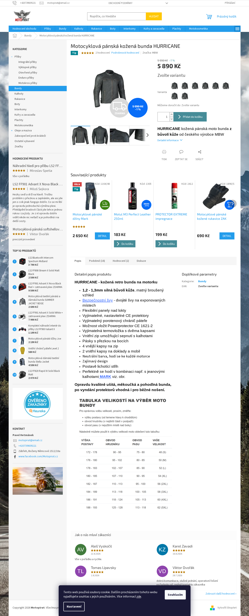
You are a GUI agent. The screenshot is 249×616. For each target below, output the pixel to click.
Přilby (18, 57)
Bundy (18, 88)
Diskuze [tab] (141, 261)
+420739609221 (27, 446)
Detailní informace (168, 140)
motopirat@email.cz (30, 440)
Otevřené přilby (28, 73)
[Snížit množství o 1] (171, 119)
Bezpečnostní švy (97, 300)
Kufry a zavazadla (25, 115)
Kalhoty (19, 94)
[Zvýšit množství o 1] (171, 114)
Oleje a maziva (23, 131)
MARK (105, 377)
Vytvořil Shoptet (227, 608)
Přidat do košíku (193, 116)
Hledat (154, 16)
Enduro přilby (26, 78)
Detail (102, 235)
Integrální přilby (28, 62)
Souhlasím (175, 595)
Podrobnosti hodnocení (125, 53)
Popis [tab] (78, 261)
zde (138, 596)
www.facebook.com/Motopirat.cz (38, 456)
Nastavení (74, 606)
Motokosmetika (24, 125)
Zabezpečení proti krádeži (30, 136)
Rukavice (20, 99)
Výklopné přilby (28, 67)
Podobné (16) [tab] (97, 261)
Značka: (150, 53)
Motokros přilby (28, 83)
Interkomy (21, 109)
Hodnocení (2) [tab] (121, 261)
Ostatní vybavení (24, 141)
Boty (17, 104)
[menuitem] (24, 29)
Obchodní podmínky (120, 3)
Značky (19, 146)
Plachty (19, 120)
